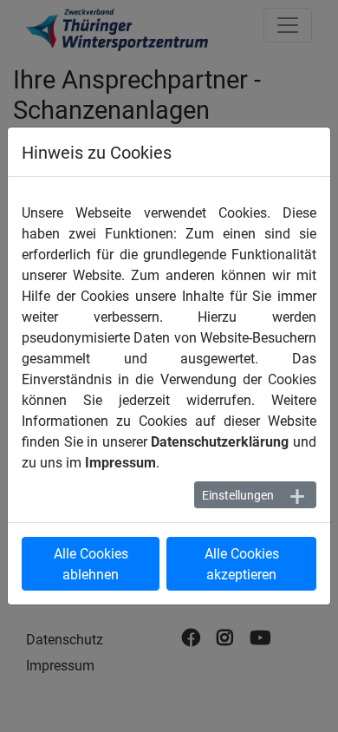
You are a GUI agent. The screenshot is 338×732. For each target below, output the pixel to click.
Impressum (120, 462)
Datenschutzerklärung (220, 441)
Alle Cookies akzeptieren (242, 563)
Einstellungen (238, 495)
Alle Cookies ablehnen (91, 563)
